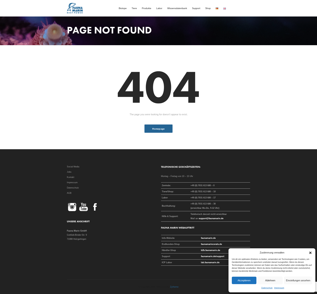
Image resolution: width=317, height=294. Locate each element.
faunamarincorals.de (211, 244)
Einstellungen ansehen (298, 280)
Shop (208, 8)
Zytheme (174, 287)
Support (196, 8)
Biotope (123, 8)
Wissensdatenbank (177, 8)
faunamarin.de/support (212, 256)
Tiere (134, 8)
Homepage (158, 128)
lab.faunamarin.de (210, 262)
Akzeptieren (244, 280)
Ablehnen (270, 280)
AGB (69, 193)
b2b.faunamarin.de (210, 250)
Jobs (69, 172)
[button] (310, 252)
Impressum (279, 288)
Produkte (146, 8)
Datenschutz (267, 288)
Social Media (73, 166)
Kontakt (70, 177)
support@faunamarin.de (211, 218)
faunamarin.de (208, 238)
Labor (159, 8)
